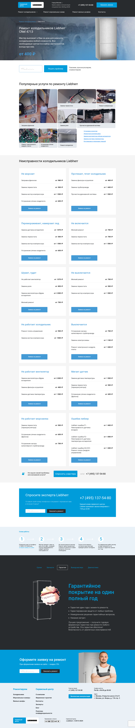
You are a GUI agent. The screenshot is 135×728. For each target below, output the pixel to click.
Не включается (79, 223)
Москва (58, 2)
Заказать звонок (106, 5)
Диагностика (93, 567)
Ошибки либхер (80, 418)
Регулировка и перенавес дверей (95, 141)
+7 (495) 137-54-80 (85, 5)
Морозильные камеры (21, 698)
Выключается (79, 324)
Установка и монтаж (90, 131)
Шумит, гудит (28, 272)
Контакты (39, 701)
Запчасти (50, 567)
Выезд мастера (77, 567)
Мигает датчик (79, 371)
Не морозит (28, 173)
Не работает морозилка (34, 418)
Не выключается (80, 272)
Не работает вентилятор (35, 371)
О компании (40, 694)
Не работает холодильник (36, 324)
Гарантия (62, 567)
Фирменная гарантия (44, 698)
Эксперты (39, 704)
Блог (37, 708)
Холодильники (18, 694)
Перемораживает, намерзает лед (40, 223)
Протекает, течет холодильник (88, 173)
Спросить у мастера (65, 474)
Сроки (39, 567)
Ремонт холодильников (27, 21)
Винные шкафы (19, 701)
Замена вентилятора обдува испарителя (97, 136)
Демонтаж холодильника (92, 133)
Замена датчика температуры (94, 139)
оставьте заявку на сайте (26, 547)
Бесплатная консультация (80, 696)
